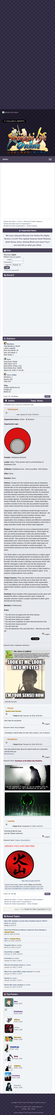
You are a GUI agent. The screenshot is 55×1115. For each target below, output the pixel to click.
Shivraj (16, 1019)
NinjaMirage (14, 1047)
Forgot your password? (11, 270)
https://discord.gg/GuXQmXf (31, 881)
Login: (9, 259)
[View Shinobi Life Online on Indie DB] (10, 112)
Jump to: (17, 909)
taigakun (17, 1066)
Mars (16, 1001)
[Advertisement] (27, 27)
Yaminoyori (13, 409)
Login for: (8, 265)
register (18, 257)
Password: (8, 262)
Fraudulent (16, 1075)
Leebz (17, 952)
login (11, 257)
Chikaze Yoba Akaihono (22, 840)
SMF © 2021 (27, 1106)
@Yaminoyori (9, 754)
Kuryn (10, 708)
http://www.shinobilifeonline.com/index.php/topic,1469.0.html (24, 888)
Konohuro (12, 739)
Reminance (18, 1011)
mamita (11, 821)
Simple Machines (37, 1106)
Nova (16, 1056)
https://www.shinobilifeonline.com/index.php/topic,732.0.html (24, 886)
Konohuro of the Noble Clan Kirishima (28, 761)
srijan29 (13, 923)
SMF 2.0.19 (18, 1106)
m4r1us (16, 1028)
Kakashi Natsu (9, 932)
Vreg (5, 385)
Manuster (17, 1037)
